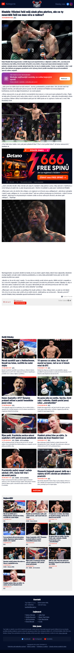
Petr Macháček (43, 619)
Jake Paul (42, 615)
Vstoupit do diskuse (20, 303)
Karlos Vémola (33, 521)
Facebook (27, 639)
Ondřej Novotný (30, 617)
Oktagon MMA (10, 566)
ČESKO (17, 440)
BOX (4, 544)
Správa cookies (31, 646)
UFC (14, 18)
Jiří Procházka (24, 440)
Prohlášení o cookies (42, 646)
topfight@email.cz (30, 607)
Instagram (38, 639)
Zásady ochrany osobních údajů (57, 646)
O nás (40, 621)
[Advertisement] (37, 257)
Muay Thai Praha (44, 617)
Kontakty (49, 639)
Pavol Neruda (30, 621)
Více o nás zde (63, 633)
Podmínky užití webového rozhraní (17, 646)
